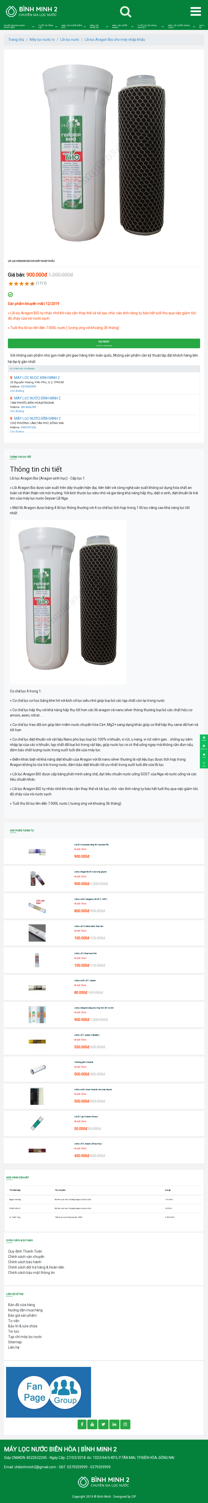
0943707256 (28, 427)
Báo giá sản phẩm (22, 1315)
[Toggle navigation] (125, 11)
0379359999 (28, 386)
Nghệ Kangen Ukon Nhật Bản (14, 27)
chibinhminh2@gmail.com (35, 1467)
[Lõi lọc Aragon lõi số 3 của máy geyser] (37, 878)
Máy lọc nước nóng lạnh (179, 27)
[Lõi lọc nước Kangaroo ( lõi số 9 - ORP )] (37, 905)
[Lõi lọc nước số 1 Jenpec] (37, 987)
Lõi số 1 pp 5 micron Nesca (86, 1116)
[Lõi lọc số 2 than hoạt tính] (37, 960)
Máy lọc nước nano (119, 27)
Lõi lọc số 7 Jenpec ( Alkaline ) (86, 1035)
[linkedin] (114, 1424)
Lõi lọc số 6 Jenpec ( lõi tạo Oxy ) (88, 1144)
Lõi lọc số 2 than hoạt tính (85, 953)
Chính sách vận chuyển (26, 1257)
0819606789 (28, 407)
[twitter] (103, 1424)
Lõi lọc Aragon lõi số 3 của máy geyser (90, 872)
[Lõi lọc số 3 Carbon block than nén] (37, 933)
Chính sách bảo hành (24, 1262)
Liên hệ (13, 1347)
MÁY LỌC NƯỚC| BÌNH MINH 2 (37, 398)
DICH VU (201, 27)
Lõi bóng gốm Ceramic (83, 1062)
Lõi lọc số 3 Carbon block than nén (88, 926)
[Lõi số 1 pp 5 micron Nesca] (37, 1123)
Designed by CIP (124, 1496)
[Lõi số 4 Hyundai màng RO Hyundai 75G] (37, 851)
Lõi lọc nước (69, 40)
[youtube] (92, 1424)
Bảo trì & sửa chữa (22, 1326)
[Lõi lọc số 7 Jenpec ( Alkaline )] (37, 1041)
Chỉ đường (17, 391)
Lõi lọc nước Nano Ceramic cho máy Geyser (93, 1089)
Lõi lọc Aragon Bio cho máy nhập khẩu (115, 40)
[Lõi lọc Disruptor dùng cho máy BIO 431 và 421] (37, 1014)
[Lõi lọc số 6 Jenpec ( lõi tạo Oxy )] (37, 1150)
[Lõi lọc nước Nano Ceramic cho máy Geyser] (37, 1096)
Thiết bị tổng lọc (45, 27)
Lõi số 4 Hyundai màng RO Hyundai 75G (91, 845)
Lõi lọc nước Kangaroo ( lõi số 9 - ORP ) (90, 899)
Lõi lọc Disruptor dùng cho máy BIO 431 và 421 (94, 1008)
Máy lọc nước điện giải (71, 27)
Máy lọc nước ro (94, 27)
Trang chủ (16, 40)
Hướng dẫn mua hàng (25, 1310)
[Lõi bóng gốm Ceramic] (37, 1069)
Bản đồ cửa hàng (21, 1305)
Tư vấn (13, 1321)
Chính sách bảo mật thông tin (31, 1273)
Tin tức (13, 1331)
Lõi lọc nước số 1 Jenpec (85, 980)
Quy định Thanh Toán (25, 1251)
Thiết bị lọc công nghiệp (147, 27)
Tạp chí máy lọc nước (25, 1337)
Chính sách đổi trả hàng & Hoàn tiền (36, 1267)
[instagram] (125, 1424)
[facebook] (48, 1392)
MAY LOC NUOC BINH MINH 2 (37, 378)
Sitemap (15, 1342)
